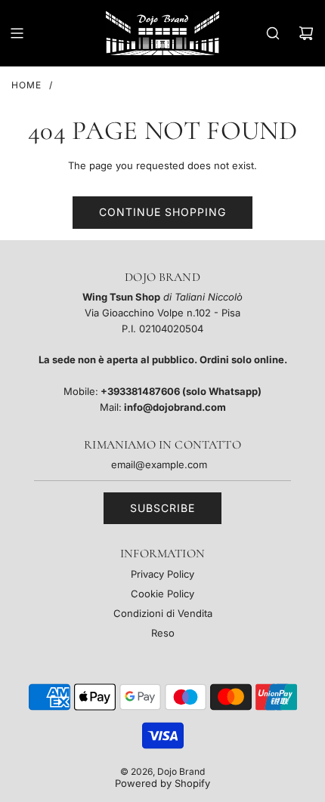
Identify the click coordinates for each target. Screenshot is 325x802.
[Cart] (306, 33)
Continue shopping (162, 211)
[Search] (272, 33)
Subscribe (162, 507)
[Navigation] (16, 33)
